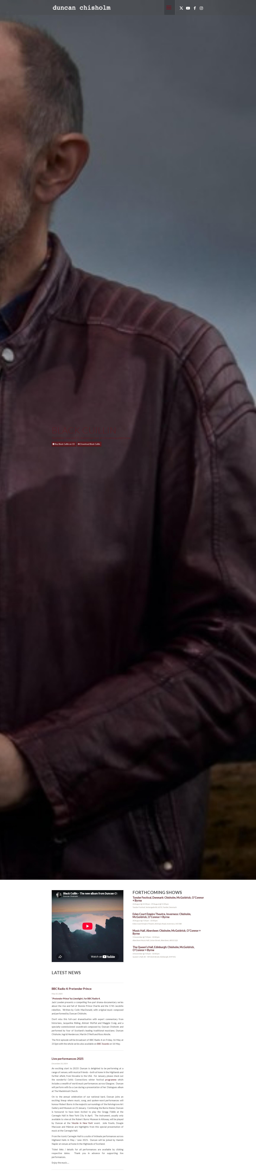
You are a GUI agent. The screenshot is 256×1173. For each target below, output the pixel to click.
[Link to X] (181, 8)
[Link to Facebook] (195, 8)
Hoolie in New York (82, 1123)
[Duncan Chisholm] (81, 7)
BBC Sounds (103, 1043)
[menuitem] (167, 7)
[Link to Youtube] (188, 8)
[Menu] (167, 7)
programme (110, 1079)
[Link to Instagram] (201, 8)
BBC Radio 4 (93, 998)
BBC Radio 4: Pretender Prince (72, 988)
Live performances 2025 (67, 1058)
